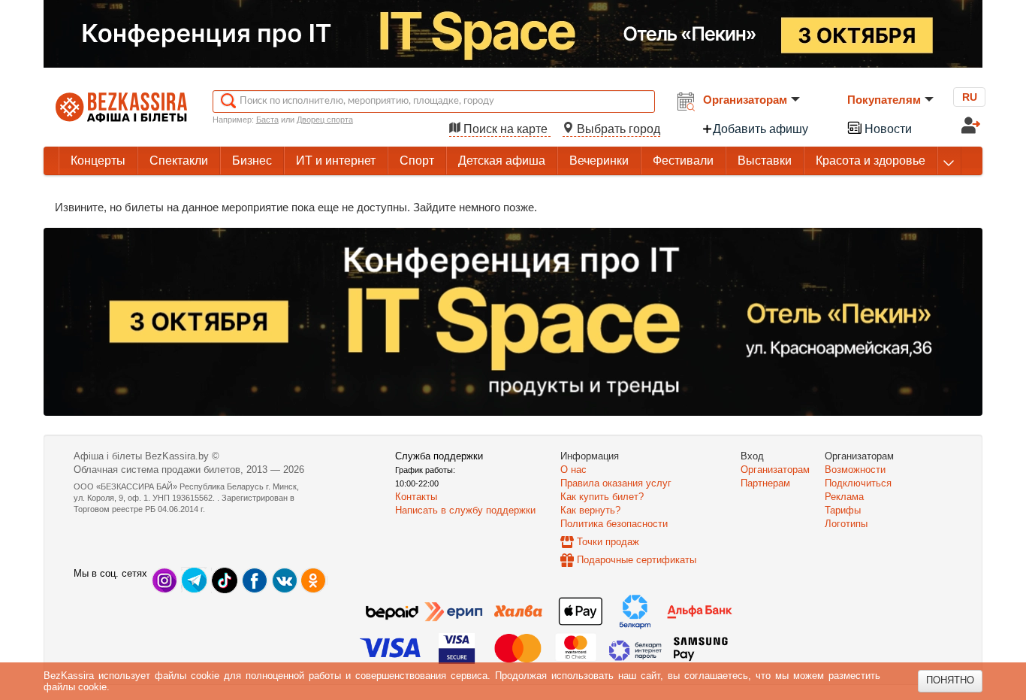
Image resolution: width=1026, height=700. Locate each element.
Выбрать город (617, 129)
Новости (887, 129)
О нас (573, 469)
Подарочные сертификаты (636, 559)
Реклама (844, 496)
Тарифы (843, 510)
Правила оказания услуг (615, 483)
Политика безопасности (614, 523)
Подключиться (858, 483)
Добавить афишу (760, 129)
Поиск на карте (505, 129)
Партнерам (765, 483)
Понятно (950, 680)
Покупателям (884, 99)
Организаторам (745, 99)
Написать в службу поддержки (465, 510)
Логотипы (846, 523)
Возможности (855, 469)
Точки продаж (608, 541)
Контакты (416, 496)
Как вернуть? (590, 510)
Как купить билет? (602, 496)
